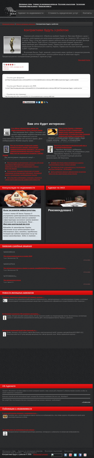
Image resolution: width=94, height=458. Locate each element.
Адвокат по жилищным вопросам (45, 4)
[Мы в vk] (65, 454)
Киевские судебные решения (17, 246)
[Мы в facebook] (80, 454)
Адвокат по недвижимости (31, 13)
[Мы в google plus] (70, 454)
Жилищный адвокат (8, 24)
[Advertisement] (46, 109)
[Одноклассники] (42, 102)
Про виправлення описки (12, 280)
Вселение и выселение (66, 4)
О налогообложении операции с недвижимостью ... (19, 413)
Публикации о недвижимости (17, 408)
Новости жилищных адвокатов (25, 24)
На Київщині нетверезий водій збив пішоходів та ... (19, 330)
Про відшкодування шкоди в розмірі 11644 (18, 256)
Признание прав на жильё (28, 6)
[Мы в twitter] (75, 454)
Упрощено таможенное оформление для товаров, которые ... (23, 297)
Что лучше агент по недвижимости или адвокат (18, 430)
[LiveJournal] (47, 102)
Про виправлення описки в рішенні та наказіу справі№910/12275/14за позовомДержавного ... (35, 268)
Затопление (80, 4)
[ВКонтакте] (37, 102)
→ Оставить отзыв (86, 402)
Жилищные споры (25, 4)
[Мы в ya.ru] (85, 454)
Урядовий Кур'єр (84, 60)
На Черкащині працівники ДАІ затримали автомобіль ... (21, 314)
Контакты (87, 13)
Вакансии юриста (45, 6)
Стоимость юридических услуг (63, 13)
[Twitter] (39, 102)
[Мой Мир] (44, 102)
